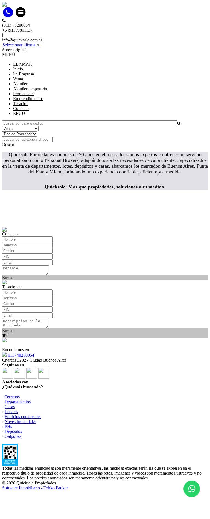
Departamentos (18, 401)
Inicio (18, 69)
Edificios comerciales (23, 416)
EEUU (19, 113)
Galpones (13, 436)
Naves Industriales (20, 421)
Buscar (8, 144)
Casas (10, 406)
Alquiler (20, 83)
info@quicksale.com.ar (22, 40)
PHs (8, 426)
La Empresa (23, 74)
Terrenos (12, 396)
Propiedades (23, 93)
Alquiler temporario (30, 88)
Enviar (8, 277)
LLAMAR (22, 64)
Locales (11, 411)
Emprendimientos (28, 98)
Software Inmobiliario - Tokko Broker (35, 488)
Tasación (20, 103)
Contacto (21, 108)
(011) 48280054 (20, 355)
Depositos (13, 431)
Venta (18, 79)
